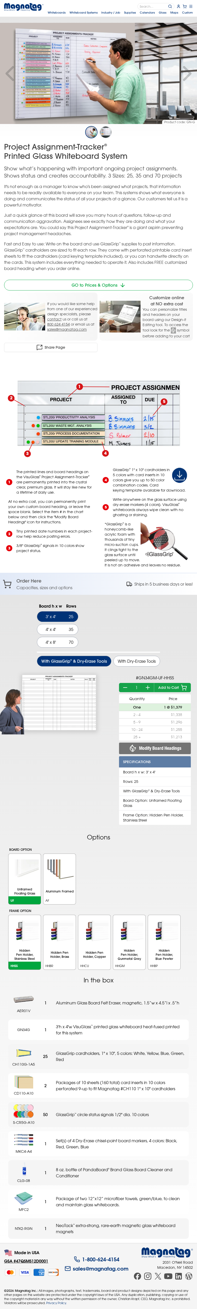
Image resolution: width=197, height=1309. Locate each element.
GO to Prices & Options (94, 285)
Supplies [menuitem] (130, 12)
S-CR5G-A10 (23, 1122)
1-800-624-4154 (100, 1259)
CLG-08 (23, 1180)
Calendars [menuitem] (147, 12)
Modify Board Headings (160, 748)
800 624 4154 (58, 324)
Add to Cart (168, 687)
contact (54, 319)
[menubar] (120, 13)
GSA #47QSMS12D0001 (26, 1261)
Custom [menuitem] (187, 12)
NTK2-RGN (23, 1228)
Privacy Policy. (56, 1303)
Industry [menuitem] (110, 12)
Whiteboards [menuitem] (57, 12)
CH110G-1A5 (23, 1064)
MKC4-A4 (24, 1151)
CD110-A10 (23, 1093)
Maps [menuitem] (174, 12)
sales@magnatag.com (67, 329)
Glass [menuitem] (162, 12)
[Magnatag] (167, 1253)
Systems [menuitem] (84, 12)
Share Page (55, 347)
